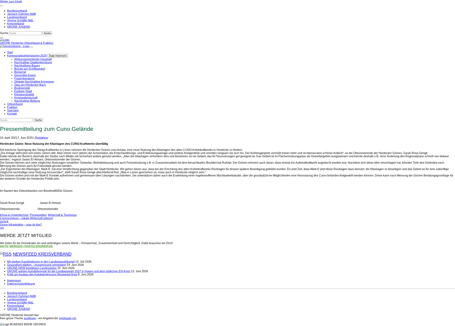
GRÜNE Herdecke (12, 43)
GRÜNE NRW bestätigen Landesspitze (32, 268)
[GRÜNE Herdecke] (4, 39)
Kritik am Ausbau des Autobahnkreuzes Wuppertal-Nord (42, 274)
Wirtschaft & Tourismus (62, 215)
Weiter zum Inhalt (11, 1)
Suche (4, 33)
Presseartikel (38, 215)
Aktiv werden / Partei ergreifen (26, 246)
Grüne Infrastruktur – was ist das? (21, 226)
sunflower (30, 318)
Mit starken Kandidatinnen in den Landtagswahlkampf (41, 261)
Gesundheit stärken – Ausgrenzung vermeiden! (36, 264)
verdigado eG (67, 318)
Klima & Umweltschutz (14, 215)
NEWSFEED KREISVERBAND (42, 254)
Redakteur (41, 137)
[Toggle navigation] (1, 5)
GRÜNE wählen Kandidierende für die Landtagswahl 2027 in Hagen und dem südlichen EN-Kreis (68, 271)
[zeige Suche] (1, 37)
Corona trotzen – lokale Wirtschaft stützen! (26, 220)
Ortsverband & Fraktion (38, 43)
